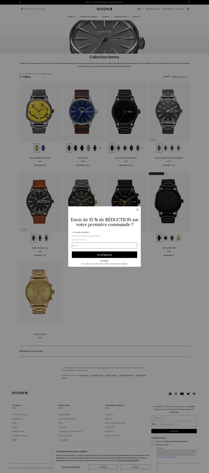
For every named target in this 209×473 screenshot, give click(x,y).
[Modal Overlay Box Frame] (104, 236)
